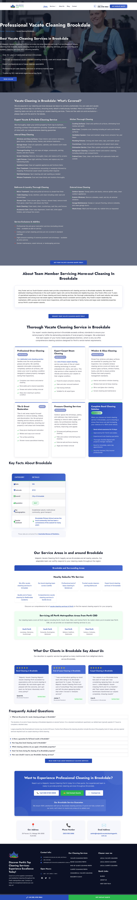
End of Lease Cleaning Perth (81, 866)
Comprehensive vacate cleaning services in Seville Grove (46, 597)
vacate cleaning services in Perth (61, 606)
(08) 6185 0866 (68, 833)
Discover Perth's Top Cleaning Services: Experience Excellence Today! (21, 867)
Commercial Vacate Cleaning (81, 873)
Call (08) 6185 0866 (35, 897)
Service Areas (10, 31)
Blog (68, 6)
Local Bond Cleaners (108, 862)
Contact (74, 6)
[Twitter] (45, 877)
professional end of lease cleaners (21, 64)
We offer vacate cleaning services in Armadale (25, 585)
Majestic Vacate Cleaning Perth (14, 44)
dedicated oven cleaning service (31, 359)
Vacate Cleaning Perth (79, 858)
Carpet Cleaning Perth (78, 869)
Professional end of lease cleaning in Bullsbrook (68, 585)
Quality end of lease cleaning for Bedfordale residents (24, 597)
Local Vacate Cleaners (108, 858)
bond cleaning (23, 47)
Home (45, 6)
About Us (61, 6)
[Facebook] (42, 877)
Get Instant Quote (118, 6)
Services (52, 6)
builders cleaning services (10, 49)
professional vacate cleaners (22, 59)
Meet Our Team (105, 884)
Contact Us (94, 793)
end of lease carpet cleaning (67, 362)
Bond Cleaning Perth (78, 862)
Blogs (102, 876)
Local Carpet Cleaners (108, 866)
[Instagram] (49, 877)
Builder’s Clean (76, 877)
